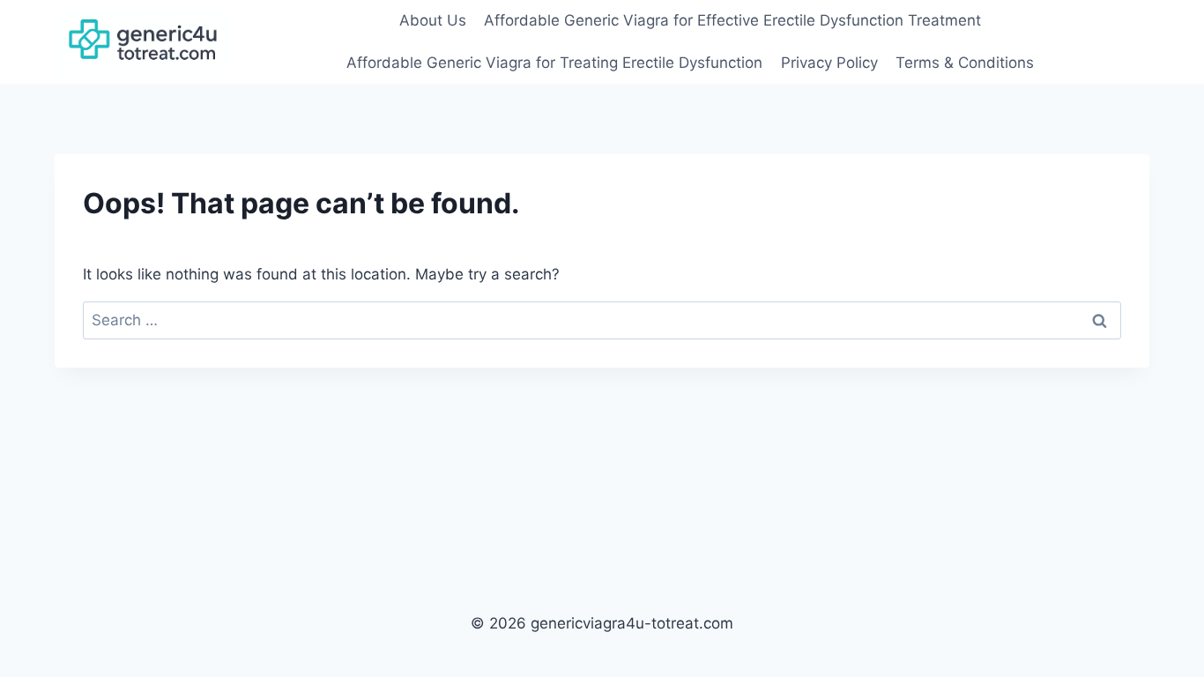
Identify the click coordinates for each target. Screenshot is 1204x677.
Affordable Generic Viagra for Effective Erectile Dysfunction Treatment (732, 20)
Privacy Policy (829, 62)
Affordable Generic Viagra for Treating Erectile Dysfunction (554, 62)
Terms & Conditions (965, 62)
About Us (432, 20)
